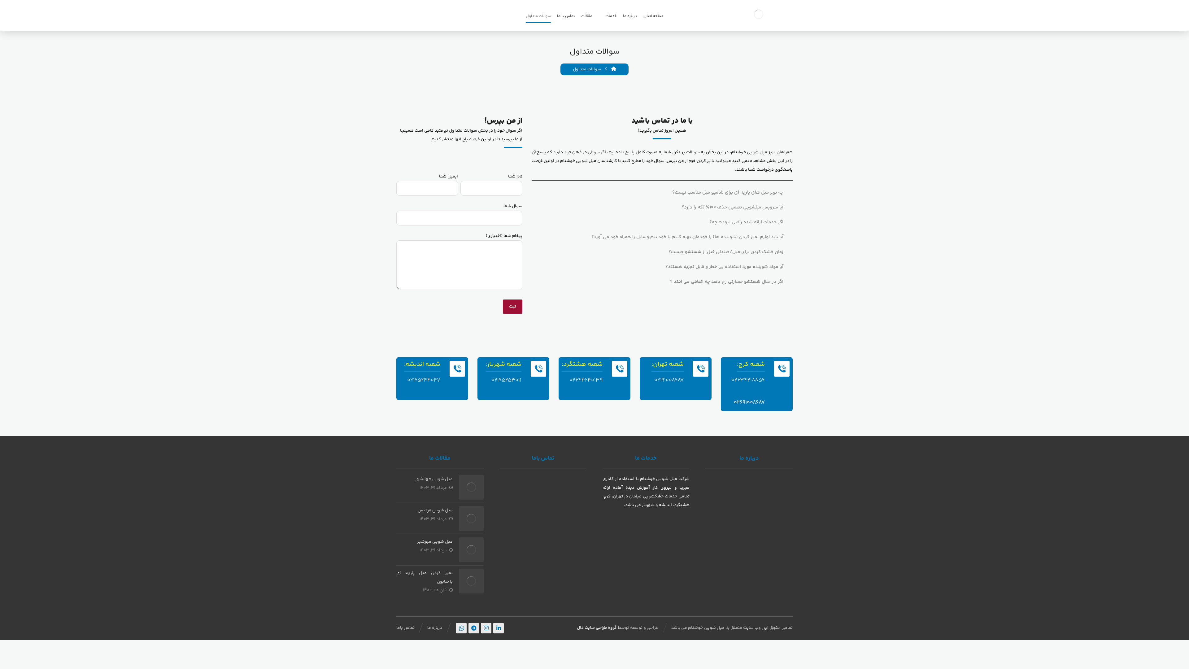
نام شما (515, 176)
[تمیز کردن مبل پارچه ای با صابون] (471, 581)
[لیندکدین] (498, 628)
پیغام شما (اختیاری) (504, 236)
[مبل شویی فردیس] (471, 518)
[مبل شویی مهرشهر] (471, 549)
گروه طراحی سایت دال (597, 627)
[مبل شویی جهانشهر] (471, 487)
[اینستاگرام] (486, 628)
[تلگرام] (473, 628)
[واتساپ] (461, 628)
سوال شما (512, 206)
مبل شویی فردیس (435, 510)
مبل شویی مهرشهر (435, 541)
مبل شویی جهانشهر (434, 479)
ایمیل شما (448, 176)
